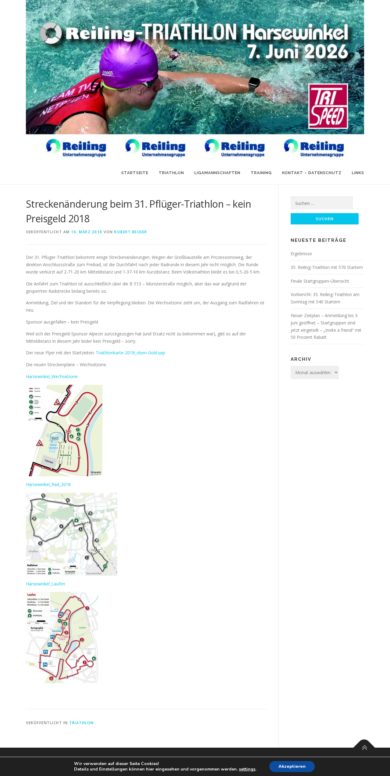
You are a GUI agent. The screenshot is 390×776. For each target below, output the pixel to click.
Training (261, 172)
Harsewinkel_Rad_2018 (48, 484)
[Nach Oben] (364, 747)
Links (358, 172)
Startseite (134, 172)
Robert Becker (130, 231)
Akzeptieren (292, 766)
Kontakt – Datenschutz (312, 172)
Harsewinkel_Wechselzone (52, 376)
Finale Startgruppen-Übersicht (320, 281)
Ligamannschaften (217, 172)
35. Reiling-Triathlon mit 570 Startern (327, 267)
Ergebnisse (301, 253)
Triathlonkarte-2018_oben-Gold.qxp (130, 353)
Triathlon (171, 172)
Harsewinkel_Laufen (45, 584)
